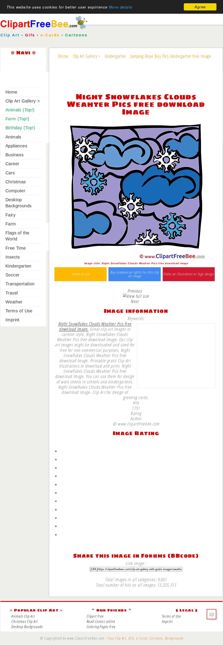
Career (12, 163)
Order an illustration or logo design (188, 274)
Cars (10, 172)
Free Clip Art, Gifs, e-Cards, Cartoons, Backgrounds (145, 638)
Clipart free (95, 616)
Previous (134, 291)
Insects (12, 257)
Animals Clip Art (23, 616)
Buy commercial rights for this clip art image (134, 274)
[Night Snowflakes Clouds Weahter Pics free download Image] (136, 258)
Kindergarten (18, 266)
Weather (14, 302)
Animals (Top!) (20, 109)
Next (135, 301)
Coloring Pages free (100, 626)
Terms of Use (18, 310)
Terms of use (80, 274)
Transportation (20, 283)
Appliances (16, 145)
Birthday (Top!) (20, 127)
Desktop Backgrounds (26, 626)
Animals (13, 136)
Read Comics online (100, 621)
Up (211, 614)
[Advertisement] (135, 79)
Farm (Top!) (17, 118)
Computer (15, 190)
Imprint (12, 319)
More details (121, 7)
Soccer (12, 274)
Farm (10, 223)
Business (14, 154)
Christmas (15, 181)
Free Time (15, 248)
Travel (11, 293)
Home (11, 92)
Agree (200, 6)
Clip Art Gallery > (22, 101)
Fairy (10, 215)
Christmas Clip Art (24, 621)
